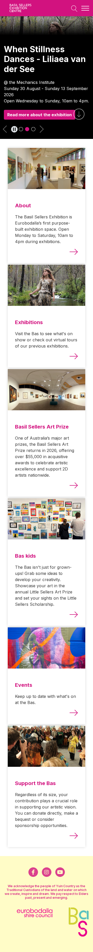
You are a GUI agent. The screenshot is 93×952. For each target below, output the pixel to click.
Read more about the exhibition (39, 114)
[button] (7, 130)
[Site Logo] (23, 8)
